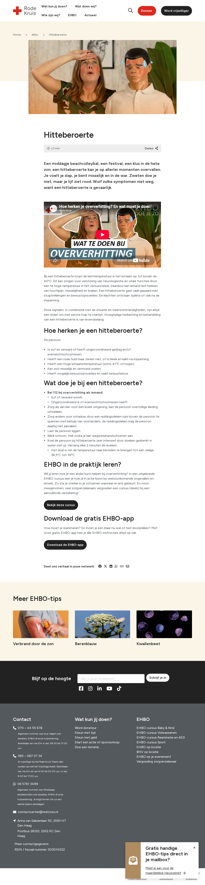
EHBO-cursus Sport (151, 742)
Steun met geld (86, 737)
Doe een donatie (87, 747)
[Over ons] (39, 875)
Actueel (90, 15)
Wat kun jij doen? (54, 6)
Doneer (146, 11)
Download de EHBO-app (65, 545)
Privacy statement (137, 880)
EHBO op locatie (149, 747)
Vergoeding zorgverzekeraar (156, 761)
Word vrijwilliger (176, 11)
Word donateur (85, 728)
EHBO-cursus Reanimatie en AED (161, 737)
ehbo (35, 34)
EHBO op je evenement (154, 757)
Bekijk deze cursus (61, 505)
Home (17, 34)
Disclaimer (191, 880)
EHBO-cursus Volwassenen (157, 733)
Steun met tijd (85, 733)
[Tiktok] (119, 688)
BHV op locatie (148, 752)
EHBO (72, 15)
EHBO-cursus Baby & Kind (155, 728)
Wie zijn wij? (50, 15)
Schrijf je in (157, 677)
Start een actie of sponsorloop (97, 742)
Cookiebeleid (166, 880)
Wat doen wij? (85, 6)
